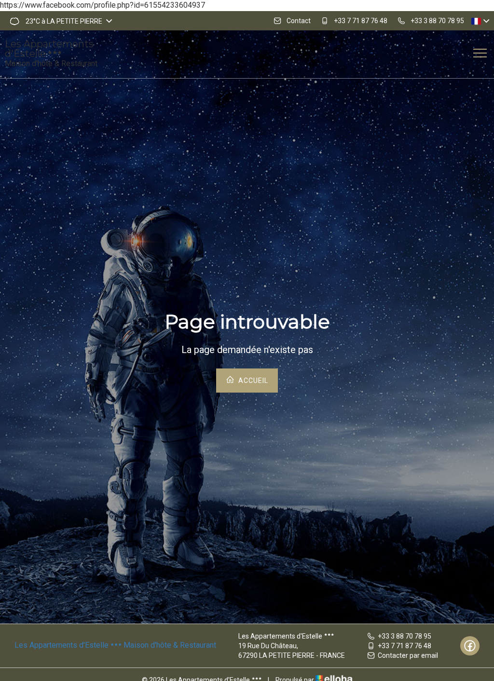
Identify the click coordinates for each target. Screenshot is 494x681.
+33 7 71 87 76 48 (404, 646)
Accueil (252, 380)
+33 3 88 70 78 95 (404, 636)
